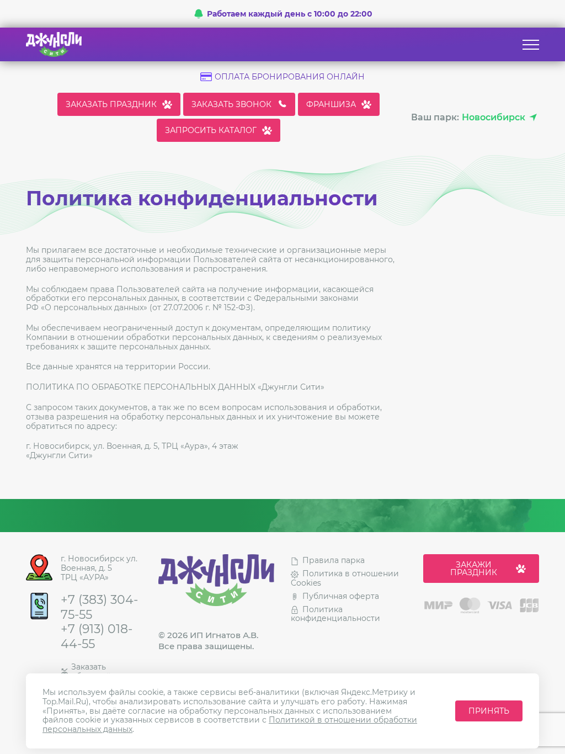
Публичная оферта (340, 596)
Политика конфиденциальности (335, 614)
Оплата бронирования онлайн (290, 77)
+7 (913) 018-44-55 (96, 636)
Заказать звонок (231, 104)
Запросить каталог (211, 130)
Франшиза (331, 104)
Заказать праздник (111, 104)
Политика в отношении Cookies (345, 578)
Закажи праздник (473, 568)
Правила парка (333, 560)
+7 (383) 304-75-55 (99, 607)
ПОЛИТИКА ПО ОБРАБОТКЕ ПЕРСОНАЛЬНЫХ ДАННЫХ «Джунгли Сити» (175, 387)
